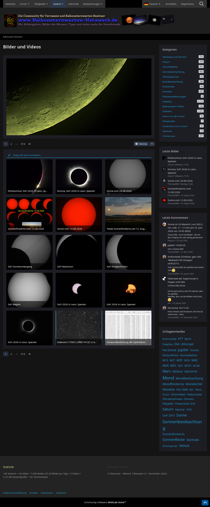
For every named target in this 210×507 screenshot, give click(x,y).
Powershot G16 (185, 403)
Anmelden (171, 3)
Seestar (180, 409)
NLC (191, 389)
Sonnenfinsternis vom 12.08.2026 (179, 190)
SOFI (189, 409)
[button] (152, 4)
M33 (187, 360)
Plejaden (168, 403)
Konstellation (188, 355)
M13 (165, 360)
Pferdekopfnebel (172, 399)
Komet (194, 350)
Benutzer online (117, 467)
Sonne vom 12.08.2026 (180, 200)
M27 (172, 360)
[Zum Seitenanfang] (205, 502)
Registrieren (187, 3)
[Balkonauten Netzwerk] (105, 20)
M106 (196, 365)
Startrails (192, 440)
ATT (180, 339)
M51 (173, 365)
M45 (165, 365)
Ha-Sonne (169, 350)
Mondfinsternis (173, 384)
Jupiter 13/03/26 (176, 245)
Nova (198, 389)
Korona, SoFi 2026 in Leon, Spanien (182, 171)
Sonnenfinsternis (173, 434)
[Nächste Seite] (29, 144)
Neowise (168, 389)
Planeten (189, 399)
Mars (166, 371)
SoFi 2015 (168, 415)
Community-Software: (105, 502)
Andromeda (169, 339)
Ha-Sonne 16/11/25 (178, 307)
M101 (188, 365)
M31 (180, 360)
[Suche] (201, 4)
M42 (194, 360)
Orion (165, 394)
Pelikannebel (194, 394)
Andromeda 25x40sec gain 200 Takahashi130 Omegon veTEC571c (184, 260)
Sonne (181, 415)
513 (23, 143)
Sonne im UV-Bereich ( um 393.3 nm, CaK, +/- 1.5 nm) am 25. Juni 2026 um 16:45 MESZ (185, 228)
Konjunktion (170, 355)
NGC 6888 (182, 389)
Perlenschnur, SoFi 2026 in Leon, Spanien (185, 159)
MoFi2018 (190, 371)
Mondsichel (194, 384)
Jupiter (183, 349)
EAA (177, 344)
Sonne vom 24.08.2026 (180, 180)
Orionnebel (178, 394)
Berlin (188, 339)
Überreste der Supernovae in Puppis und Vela (183, 280)
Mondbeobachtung (189, 378)
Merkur (177, 371)
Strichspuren (170, 446)
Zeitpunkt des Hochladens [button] (27, 155)
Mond (168, 378)
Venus (184, 445)
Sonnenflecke (173, 439)
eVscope (187, 344)
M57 (180, 365)
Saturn (168, 409)
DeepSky (167, 344)
